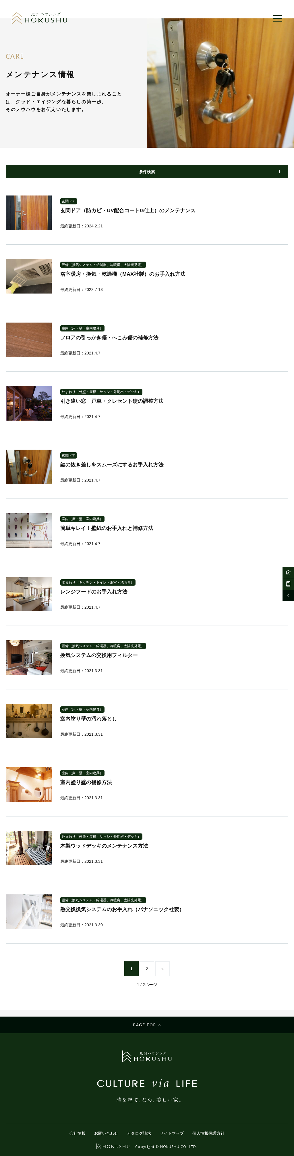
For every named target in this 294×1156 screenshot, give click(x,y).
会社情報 (77, 1133)
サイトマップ (172, 1133)
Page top (144, 1024)
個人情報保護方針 (208, 1133)
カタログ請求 (139, 1133)
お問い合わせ (106, 1133)
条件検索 (147, 171)
